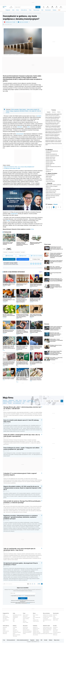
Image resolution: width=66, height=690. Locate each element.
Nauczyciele (15, 629)
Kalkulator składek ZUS (50, 163)
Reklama (50, 640)
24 (46, 207)
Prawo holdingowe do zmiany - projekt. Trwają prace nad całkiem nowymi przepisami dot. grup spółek (52, 123)
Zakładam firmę (11, 400)
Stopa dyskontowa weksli (50, 197)
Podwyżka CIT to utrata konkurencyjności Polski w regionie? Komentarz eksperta (53, 126)
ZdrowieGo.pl (55, 627)
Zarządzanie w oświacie (17, 632)
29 (58, 207)
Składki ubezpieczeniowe (47, 629)
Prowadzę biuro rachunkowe (47, 616)
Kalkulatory (50, 149)
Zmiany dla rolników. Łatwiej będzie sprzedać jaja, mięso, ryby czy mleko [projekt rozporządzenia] (53, 121)
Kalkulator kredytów (49, 161)
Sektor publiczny (6, 625)
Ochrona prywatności (11, 640)
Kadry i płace (5, 632)
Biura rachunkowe (46, 613)
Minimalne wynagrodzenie (47, 628)
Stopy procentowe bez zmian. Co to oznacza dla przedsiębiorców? (19, 166)
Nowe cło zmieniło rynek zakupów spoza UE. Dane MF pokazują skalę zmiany (52, 118)
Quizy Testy (48, 198)
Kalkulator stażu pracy (36, 632)
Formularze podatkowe (57, 632)
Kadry (14, 613)
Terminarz (49, 204)
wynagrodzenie (14, 213)
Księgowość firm (6, 613)
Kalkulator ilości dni (49, 169)
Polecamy (46, 324)
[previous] (28, 583)
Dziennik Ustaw (25, 627)
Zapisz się (23, 598)
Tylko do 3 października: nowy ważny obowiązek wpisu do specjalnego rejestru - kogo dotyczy (53, 138)
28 (55, 207)
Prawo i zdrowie (25, 622)
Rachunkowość (5, 616)
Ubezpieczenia (15, 617)
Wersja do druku (10, 255)
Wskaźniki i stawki (46, 625)
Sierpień (56, 204)
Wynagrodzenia (15, 616)
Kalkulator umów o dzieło (50, 158)
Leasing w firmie (30, 400)
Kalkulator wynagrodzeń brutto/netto (52, 155)
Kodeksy (24, 633)
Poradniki (10, 403)
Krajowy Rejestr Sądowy (50, 181)
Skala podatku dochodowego (47, 633)
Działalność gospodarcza (50, 174)
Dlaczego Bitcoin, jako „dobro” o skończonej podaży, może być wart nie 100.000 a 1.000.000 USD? (53, 115)
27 (53, 207)
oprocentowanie (19, 133)
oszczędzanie (11, 252)
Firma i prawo (47, 244)
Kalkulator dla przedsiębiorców (51, 154)
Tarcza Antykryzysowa (17, 403)
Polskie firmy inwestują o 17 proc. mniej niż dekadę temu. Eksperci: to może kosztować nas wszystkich (53, 141)
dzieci (28, 126)
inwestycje (5, 252)
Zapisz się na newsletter (37, 255)
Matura (14, 633)
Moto (34, 618)
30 (60, 207)
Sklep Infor (24, 621)
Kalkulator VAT (35, 629)
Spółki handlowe (49, 176)
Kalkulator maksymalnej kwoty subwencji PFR (53, 167)
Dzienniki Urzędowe (26, 629)
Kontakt (45, 640)
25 (49, 207)
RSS (41, 640)
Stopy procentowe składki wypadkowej (53, 189)
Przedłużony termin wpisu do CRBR (12, 168)
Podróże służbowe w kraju (50, 192)
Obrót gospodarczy (6, 617)
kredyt (8, 220)
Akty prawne (25, 625)
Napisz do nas (23, 255)
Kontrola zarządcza (49, 179)
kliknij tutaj (28, 603)
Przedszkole (15, 627)
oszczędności (17, 252)
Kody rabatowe (55, 629)
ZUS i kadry (5, 618)
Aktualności (5, 400)
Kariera (37, 640)
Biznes (20, 400)
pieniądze (39, 116)
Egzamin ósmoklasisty (16, 634)
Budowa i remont (56, 618)
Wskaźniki (49, 183)
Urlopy (14, 618)
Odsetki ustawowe (46, 632)
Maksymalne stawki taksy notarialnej (52, 195)
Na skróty (55, 625)
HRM (14, 621)
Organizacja (5, 627)
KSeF (4, 621)
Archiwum (54, 628)
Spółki (17, 400)
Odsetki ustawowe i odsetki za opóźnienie (53, 184)
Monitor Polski (25, 628)
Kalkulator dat (48, 171)
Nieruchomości (56, 613)
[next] (41, 583)
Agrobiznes (33, 401)
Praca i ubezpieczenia (18, 401)
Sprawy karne (25, 616)
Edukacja (14, 625)
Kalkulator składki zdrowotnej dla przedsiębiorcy (52, 152)
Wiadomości (5, 633)
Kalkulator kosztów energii (50, 160)
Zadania (4, 629)
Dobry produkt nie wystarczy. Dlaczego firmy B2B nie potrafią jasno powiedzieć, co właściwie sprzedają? (53, 132)
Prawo (24, 401)
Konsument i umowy (26, 617)
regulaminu (23, 595)
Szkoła (14, 628)
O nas (4, 640)
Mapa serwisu (56, 640)
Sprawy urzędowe (26, 618)
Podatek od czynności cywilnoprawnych (53, 194)
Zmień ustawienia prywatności (23, 640)
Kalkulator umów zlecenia (50, 157)
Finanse (24, 400)
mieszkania (19, 126)
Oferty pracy (55, 634)
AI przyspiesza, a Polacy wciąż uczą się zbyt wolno (53, 144)
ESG (23, 403)
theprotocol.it (55, 633)
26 (51, 207)
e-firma (32, 229)
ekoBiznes (5, 403)
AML (44, 621)
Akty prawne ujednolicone (27, 632)
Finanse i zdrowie (36, 621)
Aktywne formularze (52, 173)
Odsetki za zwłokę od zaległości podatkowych (51, 187)
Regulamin (32, 640)
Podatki (28, 401)
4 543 (39, 583)
